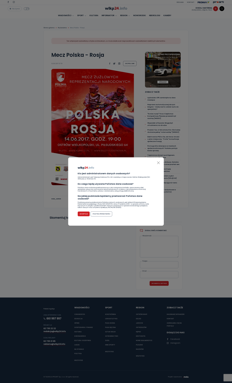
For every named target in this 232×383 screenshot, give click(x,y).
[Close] (158, 162)
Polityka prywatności (101, 214)
